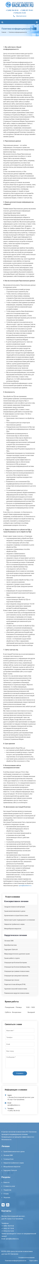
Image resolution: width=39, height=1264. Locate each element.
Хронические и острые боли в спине (16, 915)
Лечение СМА (9, 941)
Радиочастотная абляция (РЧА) (15, 984)
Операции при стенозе (11, 980)
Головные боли (8, 1159)
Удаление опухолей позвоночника (15, 989)
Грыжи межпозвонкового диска (14, 911)
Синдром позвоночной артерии (14, 907)
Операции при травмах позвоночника (16, 971)
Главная (4, 32)
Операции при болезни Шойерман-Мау (17, 967)
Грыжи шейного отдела (12, 958)
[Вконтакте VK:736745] (3, 1204)
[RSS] (7, 1204)
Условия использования (26, 1257)
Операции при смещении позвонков (16, 975)
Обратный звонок (21, 16)
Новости (6, 1182)
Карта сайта (34, 1260)
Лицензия (7, 1197)
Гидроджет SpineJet (11, 949)
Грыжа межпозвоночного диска (14, 1151)
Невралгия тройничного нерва (14, 924)
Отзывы (6, 1194)
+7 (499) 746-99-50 (12, 10)
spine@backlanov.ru (25, 885)
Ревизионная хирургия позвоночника (16, 993)
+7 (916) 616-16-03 (19, 13)
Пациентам (7, 1190)
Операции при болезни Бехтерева (15, 962)
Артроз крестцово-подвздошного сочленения (19, 920)
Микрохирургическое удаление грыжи (17, 954)
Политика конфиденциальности (15, 1260)
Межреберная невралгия (12, 928)
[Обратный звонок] (14, 16)
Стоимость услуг (9, 1186)
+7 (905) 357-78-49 (26, 10)
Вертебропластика (10, 945)
